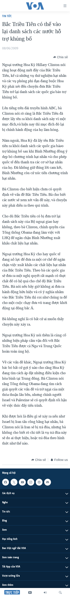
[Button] (60, 57)
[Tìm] (60, 592)
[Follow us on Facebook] (5, 482)
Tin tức (7, 16)
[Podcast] (39, 482)
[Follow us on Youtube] (22, 482)
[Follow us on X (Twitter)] (14, 482)
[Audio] (45, 592)
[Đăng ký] (47, 482)
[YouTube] (30, 592)
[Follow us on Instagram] (30, 482)
